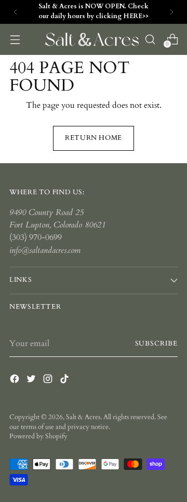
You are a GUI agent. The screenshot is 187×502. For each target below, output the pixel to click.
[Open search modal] (150, 39)
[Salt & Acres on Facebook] (15, 381)
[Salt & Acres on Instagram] (49, 381)
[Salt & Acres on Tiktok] (65, 381)
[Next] (171, 12)
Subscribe (156, 343)
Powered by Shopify (38, 436)
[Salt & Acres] (92, 39)
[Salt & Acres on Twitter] (32, 381)
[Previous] (15, 12)
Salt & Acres (83, 417)
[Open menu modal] (14, 39)
